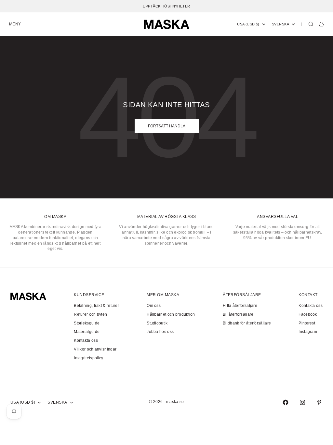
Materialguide (87, 331)
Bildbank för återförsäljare (247, 323)
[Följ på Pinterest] (319, 402)
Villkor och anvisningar (95, 349)
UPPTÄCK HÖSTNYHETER (166, 6)
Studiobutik (157, 323)
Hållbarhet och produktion (171, 314)
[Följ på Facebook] (285, 402)
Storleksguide (87, 323)
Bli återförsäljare (238, 314)
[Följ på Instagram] (302, 402)
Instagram (308, 331)
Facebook (308, 314)
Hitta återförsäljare (240, 305)
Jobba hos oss (160, 331)
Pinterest (307, 323)
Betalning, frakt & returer (96, 305)
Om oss (154, 305)
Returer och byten (90, 314)
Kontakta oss (86, 340)
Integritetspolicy (88, 358)
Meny (15, 24)
